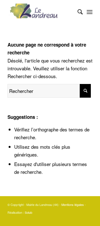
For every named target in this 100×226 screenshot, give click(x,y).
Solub (28, 212)
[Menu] (89, 11)
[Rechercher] (77, 11)
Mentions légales (72, 204)
